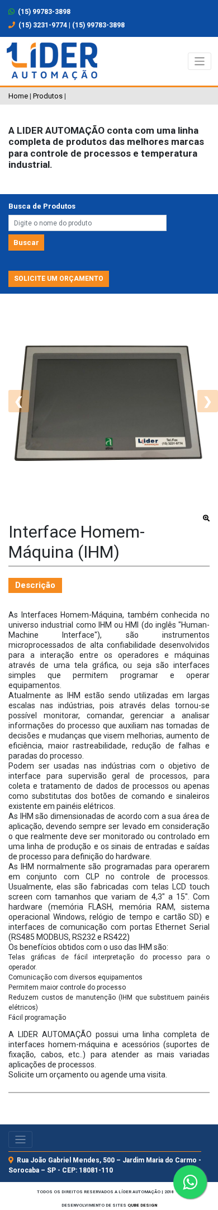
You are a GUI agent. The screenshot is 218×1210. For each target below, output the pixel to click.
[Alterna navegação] (200, 61)
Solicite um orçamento (58, 279)
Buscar (26, 242)
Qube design (142, 1205)
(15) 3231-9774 (42, 25)
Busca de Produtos (41, 206)
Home (18, 96)
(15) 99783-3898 (43, 12)
